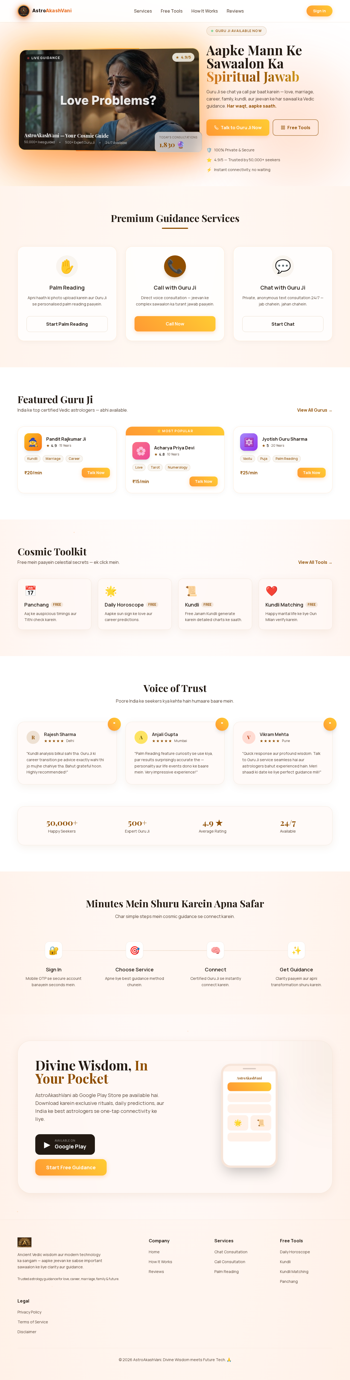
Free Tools (172, 11)
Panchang (289, 1281)
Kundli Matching (294, 1271)
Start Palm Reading (67, 324)
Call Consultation (229, 1261)
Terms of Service (33, 1321)
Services (143, 11)
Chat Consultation (230, 1251)
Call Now (175, 324)
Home (154, 1251)
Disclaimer (27, 1331)
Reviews (235, 11)
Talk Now (95, 472)
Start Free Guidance (71, 1167)
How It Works (204, 11)
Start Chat (283, 324)
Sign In (319, 10)
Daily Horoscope (295, 1251)
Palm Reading (226, 1271)
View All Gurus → (314, 410)
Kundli (285, 1261)
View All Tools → (315, 562)
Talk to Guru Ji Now (241, 128)
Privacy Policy (29, 1312)
